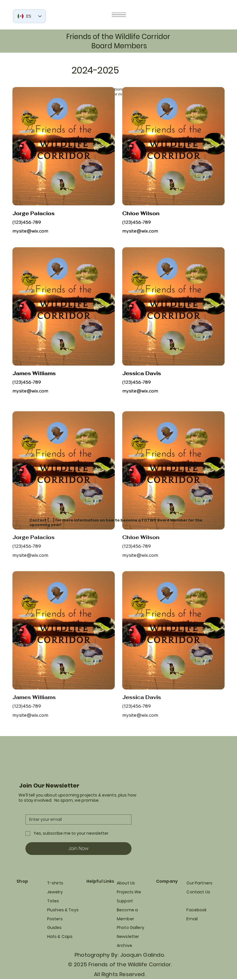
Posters (55, 919)
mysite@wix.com (30, 231)
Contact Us (198, 892)
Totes (53, 901)
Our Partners (199, 883)
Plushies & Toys (63, 910)
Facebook (196, 910)
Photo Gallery (130, 927)
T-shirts (55, 883)
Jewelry (55, 892)
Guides (54, 927)
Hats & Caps (60, 936)
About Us (126, 883)
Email (192, 919)
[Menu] (118, 14)
